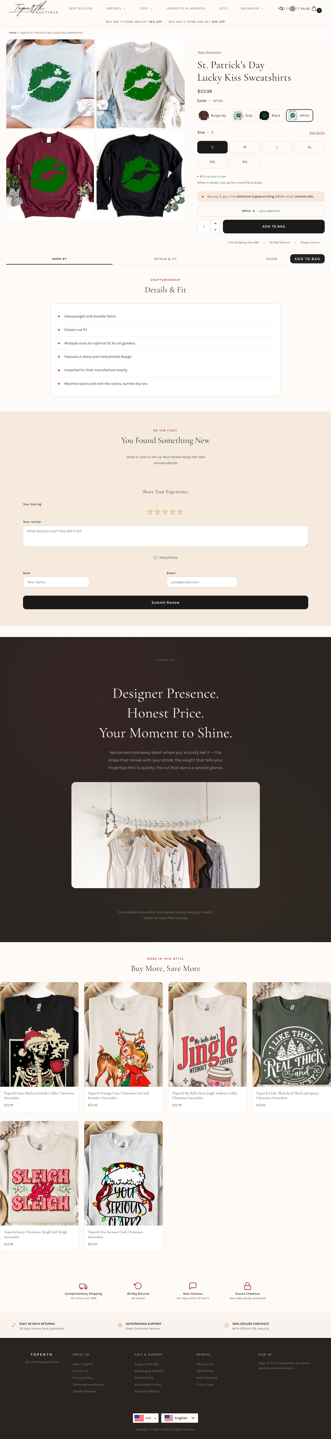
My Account (205, 1364)
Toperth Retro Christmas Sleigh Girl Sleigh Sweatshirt (35, 1234)
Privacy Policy (83, 1378)
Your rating (33, 504)
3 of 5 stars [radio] (165, 512)
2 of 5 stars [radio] (158, 512)
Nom (27, 573)
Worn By (59, 259)
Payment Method (146, 1391)
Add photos (168, 557)
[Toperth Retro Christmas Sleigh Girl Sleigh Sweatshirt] (39, 1173)
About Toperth (83, 1364)
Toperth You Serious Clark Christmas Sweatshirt (115, 1234)
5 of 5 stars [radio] (180, 512)
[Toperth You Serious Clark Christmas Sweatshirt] (123, 1173)
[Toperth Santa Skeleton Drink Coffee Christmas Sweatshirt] (39, 1034)
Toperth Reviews (84, 1391)
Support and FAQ (146, 1364)
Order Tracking (207, 1378)
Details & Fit (165, 259)
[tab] (59, 259)
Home (12, 32)
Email (172, 573)
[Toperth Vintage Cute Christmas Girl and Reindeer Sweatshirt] (123, 1034)
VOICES (271, 259)
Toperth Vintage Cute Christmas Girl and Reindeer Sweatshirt (118, 1095)
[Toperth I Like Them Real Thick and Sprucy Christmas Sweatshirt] (292, 1034)
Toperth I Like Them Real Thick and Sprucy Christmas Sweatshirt (287, 1095)
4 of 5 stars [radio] (173, 512)
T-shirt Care (205, 1384)
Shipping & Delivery (148, 1371)
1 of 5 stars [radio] (150, 512)
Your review (32, 522)
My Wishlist (205, 1371)
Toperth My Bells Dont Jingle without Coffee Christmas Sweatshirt (205, 1095)
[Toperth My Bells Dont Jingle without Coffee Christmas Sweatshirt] (208, 1034)
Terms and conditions (88, 1384)
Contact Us (81, 1371)
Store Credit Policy (147, 1384)
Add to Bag (273, 226)
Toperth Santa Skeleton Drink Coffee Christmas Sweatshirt (39, 1095)
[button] (312, 9)
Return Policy (143, 1378)
